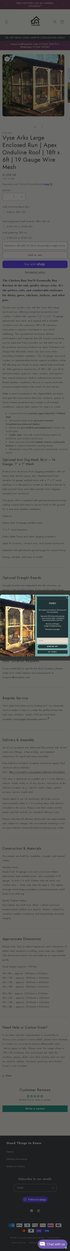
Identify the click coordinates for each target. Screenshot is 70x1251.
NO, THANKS (52, 652)
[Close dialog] (67, 596)
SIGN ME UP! (52, 646)
